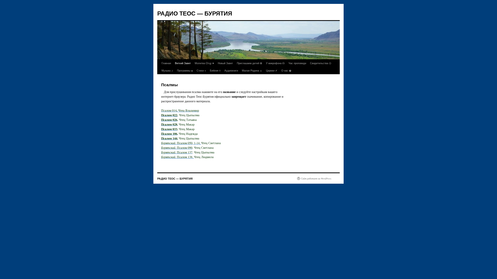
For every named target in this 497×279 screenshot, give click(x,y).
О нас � (286, 70)
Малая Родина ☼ (252, 70)
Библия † (215, 70)
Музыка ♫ (167, 70)
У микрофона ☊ (275, 63)
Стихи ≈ (201, 70)
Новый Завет (225, 63)
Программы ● (185, 70)
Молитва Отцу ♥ (204, 63)
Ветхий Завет (183, 63)
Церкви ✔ (271, 70)
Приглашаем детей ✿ (249, 63)
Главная (166, 63)
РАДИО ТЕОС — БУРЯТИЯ (194, 13)
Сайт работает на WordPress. (316, 178)
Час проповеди (297, 63)
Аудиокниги (231, 70)
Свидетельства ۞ (320, 63)
